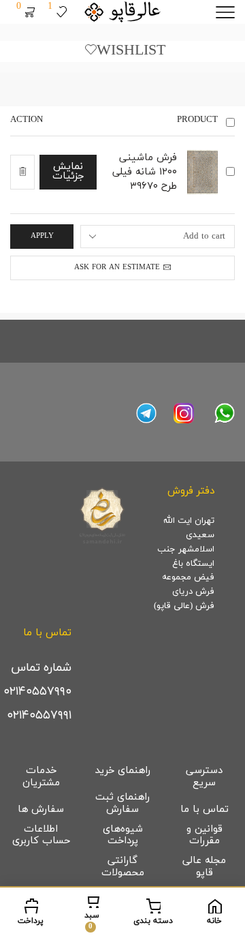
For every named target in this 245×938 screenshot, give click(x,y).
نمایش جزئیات (68, 172)
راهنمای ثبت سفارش (122, 803)
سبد (91, 921)
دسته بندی (153, 921)
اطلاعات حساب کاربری (41, 835)
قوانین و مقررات (204, 835)
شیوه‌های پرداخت (123, 835)
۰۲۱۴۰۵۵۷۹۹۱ (39, 715)
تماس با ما (204, 809)
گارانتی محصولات (122, 866)
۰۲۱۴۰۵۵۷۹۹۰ (37, 691)
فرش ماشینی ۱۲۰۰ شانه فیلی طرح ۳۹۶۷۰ (144, 172)
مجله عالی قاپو (204, 866)
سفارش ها (41, 809)
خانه (214, 921)
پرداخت (31, 921)
